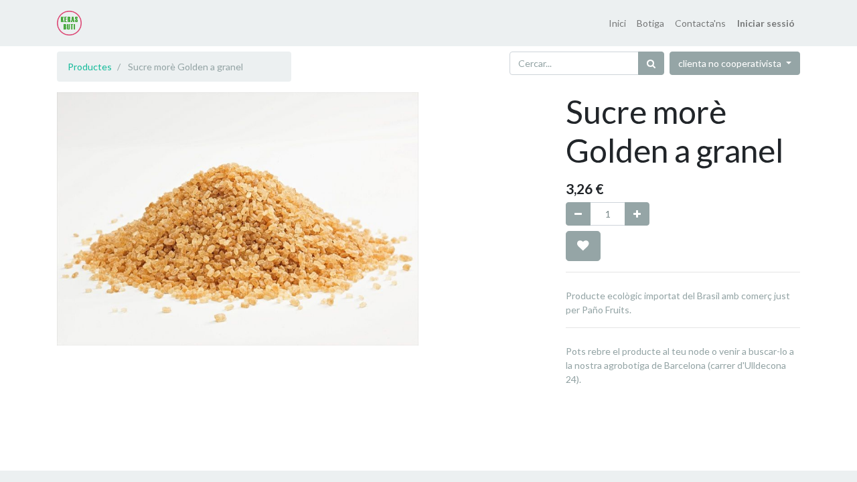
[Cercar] (651, 63)
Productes (90, 66)
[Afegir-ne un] (637, 214)
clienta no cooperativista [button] (730, 63)
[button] (583, 245)
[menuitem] (617, 23)
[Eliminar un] (578, 214)
